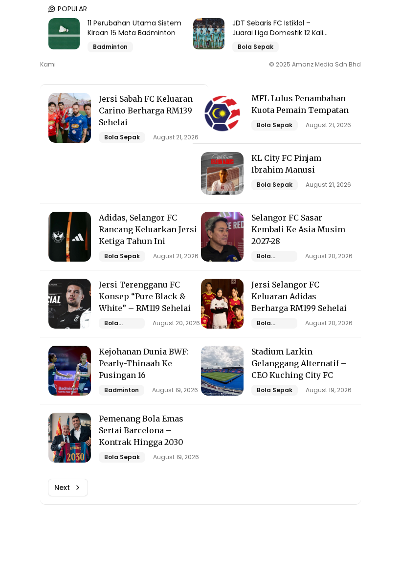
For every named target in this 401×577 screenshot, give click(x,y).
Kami (48, 64)
